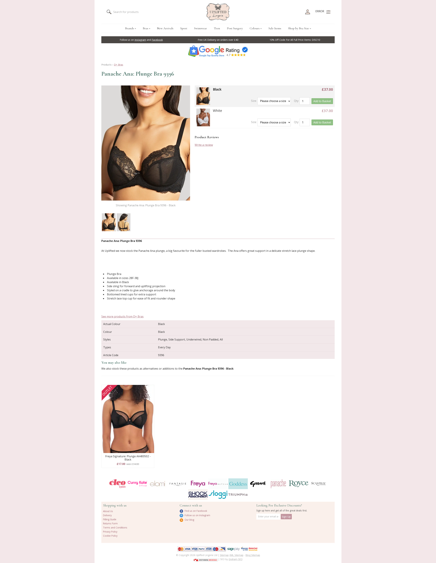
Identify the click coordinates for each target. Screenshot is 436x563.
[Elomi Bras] (157, 483)
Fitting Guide (109, 519)
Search (109, 12)
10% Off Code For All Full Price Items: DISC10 (295, 39)
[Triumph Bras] (238, 494)
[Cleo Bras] (117, 483)
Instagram (140, 39)
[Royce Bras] (298, 483)
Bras (145, 28)
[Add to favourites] (150, 389)
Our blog (189, 519)
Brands (129, 28)
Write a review (204, 145)
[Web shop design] (206, 559)
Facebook (157, 39)
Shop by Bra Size (298, 28)
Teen (217, 28)
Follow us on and (141, 39)
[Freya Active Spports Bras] (218, 483)
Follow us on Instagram (197, 515)
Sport (183, 28)
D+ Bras (118, 64)
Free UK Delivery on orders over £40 (218, 39)
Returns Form (110, 523)
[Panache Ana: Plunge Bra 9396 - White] (203, 117)
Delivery (107, 515)
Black (217, 89)
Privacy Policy (110, 531)
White (217, 110)
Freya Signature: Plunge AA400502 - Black (128, 458)
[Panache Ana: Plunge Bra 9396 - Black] (108, 222)
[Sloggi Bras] (218, 494)
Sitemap (224, 555)
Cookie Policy (110, 535)
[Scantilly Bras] (318, 483)
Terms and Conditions (115, 527)
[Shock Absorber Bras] (198, 494)
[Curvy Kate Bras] (137, 484)
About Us (108, 511)
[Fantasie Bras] (178, 483)
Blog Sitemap (253, 555)
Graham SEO (236, 559)
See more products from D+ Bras (122, 316)
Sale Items (274, 28)
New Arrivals (165, 28)
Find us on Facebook (195, 510)
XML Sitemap (236, 555)
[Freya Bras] (198, 484)
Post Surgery (235, 28)
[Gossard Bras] (258, 483)
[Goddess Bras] (238, 483)
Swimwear (200, 28)
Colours (255, 28)
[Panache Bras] (278, 483)
